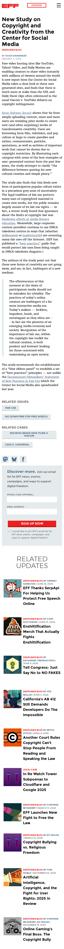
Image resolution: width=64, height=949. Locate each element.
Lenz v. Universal (17, 444)
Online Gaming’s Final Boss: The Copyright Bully (37, 934)
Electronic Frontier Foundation (11, 6)
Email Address (15, 506)
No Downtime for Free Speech (26, 416)
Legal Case (30, 769)
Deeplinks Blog (33, 581)
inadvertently (32, 235)
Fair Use (10, 407)
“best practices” (29, 243)
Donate (36, 5)
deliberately (10, 235)
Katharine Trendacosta (39, 660)
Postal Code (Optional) (20, 494)
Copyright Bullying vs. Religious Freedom (39, 847)
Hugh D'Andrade (16, 55)
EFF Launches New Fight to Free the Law (40, 817)
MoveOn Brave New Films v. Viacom (29, 434)
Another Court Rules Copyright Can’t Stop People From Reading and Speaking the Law (41, 748)
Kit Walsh (53, 835)
